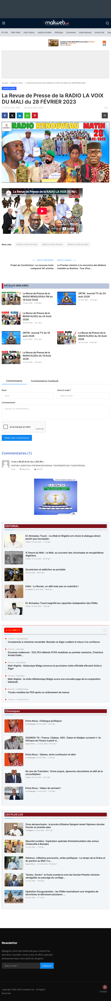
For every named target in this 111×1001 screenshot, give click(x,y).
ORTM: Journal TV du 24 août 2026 (92, 295)
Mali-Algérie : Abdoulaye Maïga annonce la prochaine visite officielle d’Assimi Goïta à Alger (55, 667)
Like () (39, 469)
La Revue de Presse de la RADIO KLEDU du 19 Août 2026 (37, 355)
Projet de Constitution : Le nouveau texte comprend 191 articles (32, 267)
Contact (103, 991)
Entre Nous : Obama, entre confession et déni (50, 754)
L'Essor (28, 542)
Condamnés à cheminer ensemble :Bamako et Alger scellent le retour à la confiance (54, 641)
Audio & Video (44, 32)
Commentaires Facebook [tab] (44, 381)
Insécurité (99, 32)
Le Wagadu (29, 830)
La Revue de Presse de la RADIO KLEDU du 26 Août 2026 (92, 336)
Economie (71, 32)
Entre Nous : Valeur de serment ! (43, 788)
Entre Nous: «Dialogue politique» (43, 720)
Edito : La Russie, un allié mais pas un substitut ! (52, 586)
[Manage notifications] (105, 987)
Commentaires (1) (17, 453)
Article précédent (45, 260)
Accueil (5, 83)
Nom (4, 390)
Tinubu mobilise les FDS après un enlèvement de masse (38, 692)
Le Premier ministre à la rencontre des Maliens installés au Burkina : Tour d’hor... (81, 267)
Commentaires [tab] (14, 380)
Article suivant (64, 260)
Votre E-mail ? (64, 390)
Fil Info (4, 32)
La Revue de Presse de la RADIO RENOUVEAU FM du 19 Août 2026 (38, 296)
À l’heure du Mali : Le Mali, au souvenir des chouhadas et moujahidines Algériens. (64, 554)
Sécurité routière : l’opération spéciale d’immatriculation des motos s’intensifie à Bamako (62, 842)
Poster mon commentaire (17, 437)
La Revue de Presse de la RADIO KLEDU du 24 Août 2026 (37, 316)
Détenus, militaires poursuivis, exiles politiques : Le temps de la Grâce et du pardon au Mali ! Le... (65, 859)
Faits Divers (29, 32)
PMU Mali (15, 32)
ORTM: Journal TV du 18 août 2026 (36, 334)
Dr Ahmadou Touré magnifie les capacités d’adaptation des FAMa (61, 603)
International (85, 32)
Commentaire (8, 402)
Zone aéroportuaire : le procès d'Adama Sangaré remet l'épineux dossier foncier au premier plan (65, 826)
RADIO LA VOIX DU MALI (27, 244)
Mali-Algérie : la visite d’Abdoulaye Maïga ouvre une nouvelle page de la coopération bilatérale (54, 680)
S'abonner (47, 965)
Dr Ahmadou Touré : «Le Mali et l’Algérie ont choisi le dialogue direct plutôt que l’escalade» (63, 537)
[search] (107, 23)
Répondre (26, 469)
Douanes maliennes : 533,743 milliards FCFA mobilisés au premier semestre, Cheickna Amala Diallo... (55, 654)
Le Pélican (29, 589)
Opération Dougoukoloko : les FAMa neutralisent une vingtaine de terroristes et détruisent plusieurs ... (61, 893)
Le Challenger (30, 724)
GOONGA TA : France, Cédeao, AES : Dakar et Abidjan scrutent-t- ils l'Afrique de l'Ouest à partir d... (63, 739)
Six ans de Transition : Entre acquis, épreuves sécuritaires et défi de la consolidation (64, 773)
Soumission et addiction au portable (45, 569)
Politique (59, 32)
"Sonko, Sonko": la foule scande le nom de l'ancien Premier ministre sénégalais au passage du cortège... (62, 876)
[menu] (3, 23)
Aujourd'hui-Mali (31, 744)
